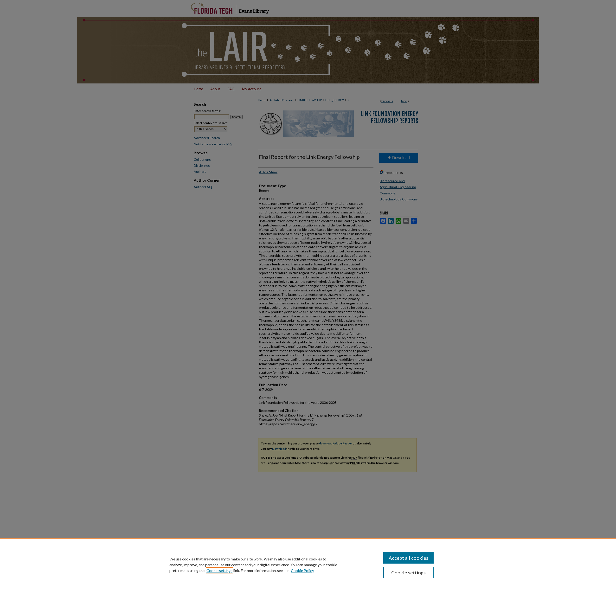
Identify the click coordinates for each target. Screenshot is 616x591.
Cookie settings (219, 570)
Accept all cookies (408, 558)
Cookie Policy (302, 570)
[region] (308, 564)
